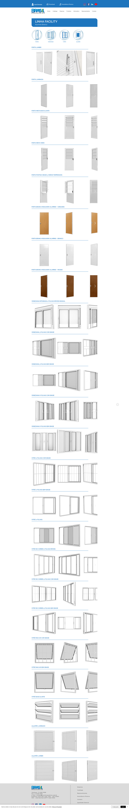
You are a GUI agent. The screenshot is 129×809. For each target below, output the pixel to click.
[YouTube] (96, 4)
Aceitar (123, 807)
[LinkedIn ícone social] (92, 4)
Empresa (80, 787)
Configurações (115, 807)
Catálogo (80, 790)
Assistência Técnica (83, 796)
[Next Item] (95, 63)
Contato (79, 799)
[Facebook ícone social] (88, 4)
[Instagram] (84, 4)
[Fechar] (127, 807)
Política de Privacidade (57, 807)
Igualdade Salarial (83, 802)
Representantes (82, 793)
